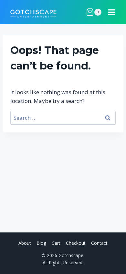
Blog (41, 243)
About (24, 243)
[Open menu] (111, 12)
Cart (56, 243)
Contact (99, 243)
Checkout (76, 243)
